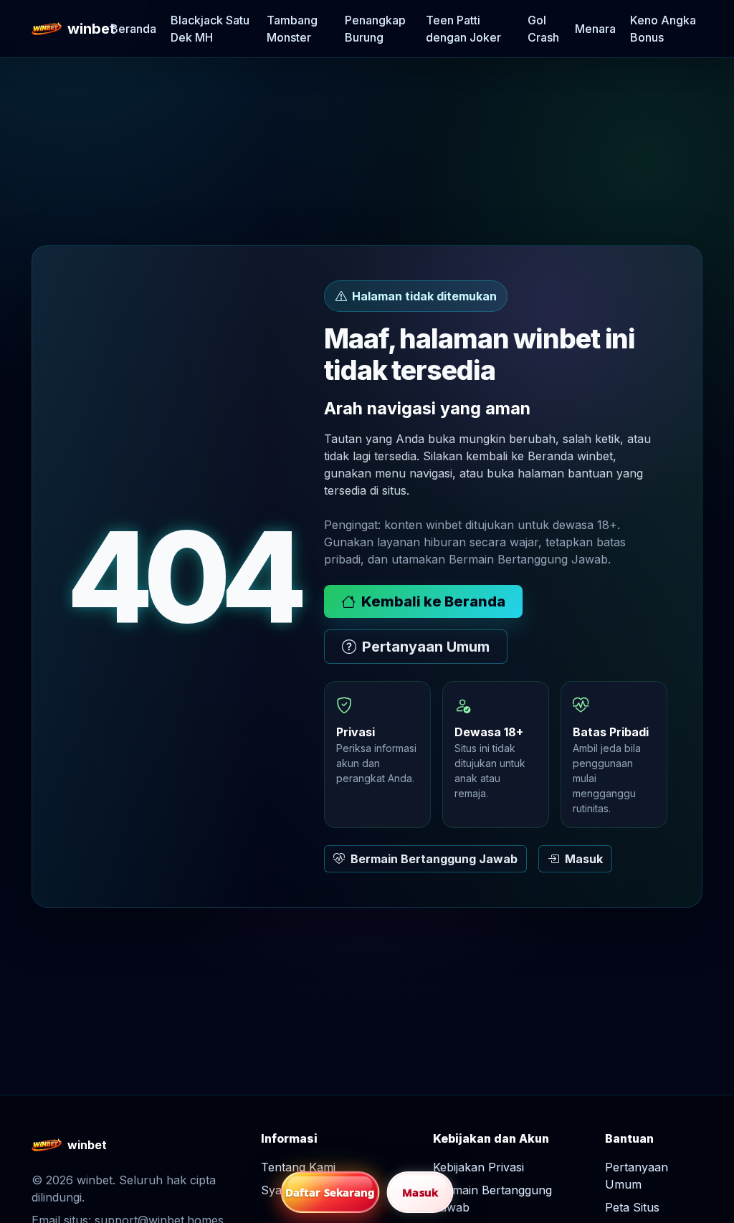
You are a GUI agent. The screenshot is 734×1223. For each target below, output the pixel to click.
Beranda (133, 29)
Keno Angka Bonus (663, 28)
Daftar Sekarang (330, 1192)
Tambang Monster (292, 28)
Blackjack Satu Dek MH (210, 28)
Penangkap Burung (375, 28)
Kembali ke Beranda (433, 601)
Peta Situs (632, 1207)
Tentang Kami (298, 1167)
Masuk (584, 859)
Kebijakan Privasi (478, 1167)
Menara (595, 29)
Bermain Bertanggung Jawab (434, 859)
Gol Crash (543, 28)
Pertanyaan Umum (426, 646)
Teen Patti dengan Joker (463, 28)
